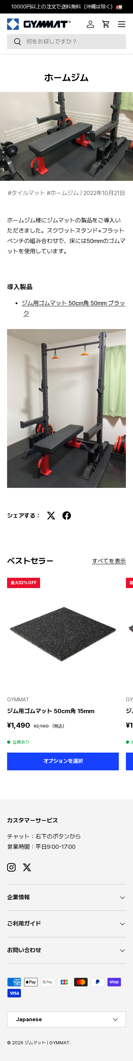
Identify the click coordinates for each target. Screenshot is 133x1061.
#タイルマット (27, 192)
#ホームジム (63, 192)
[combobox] (66, 41)
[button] (106, 24)
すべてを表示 (109, 561)
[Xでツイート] (51, 515)
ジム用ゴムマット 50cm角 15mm (50, 711)
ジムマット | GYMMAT (47, 1042)
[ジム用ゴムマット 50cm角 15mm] (63, 634)
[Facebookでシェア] (66, 515)
